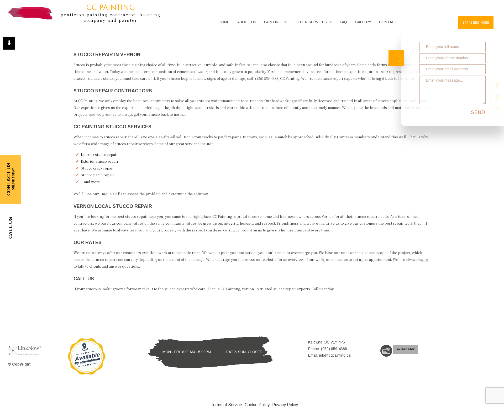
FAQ (343, 22)
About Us (246, 22)
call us (10, 228)
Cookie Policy (257, 405)
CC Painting (110, 8)
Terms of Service (226, 405)
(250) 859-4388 (476, 22)
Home (224, 22)
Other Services (311, 22)
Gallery (363, 22)
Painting (272, 22)
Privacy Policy (285, 405)
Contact (388, 22)
